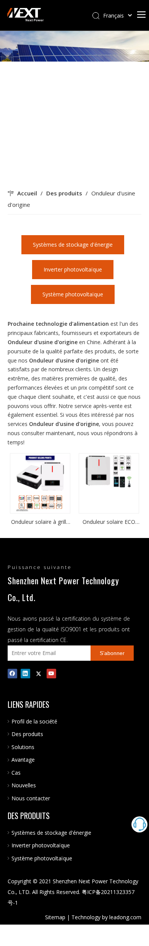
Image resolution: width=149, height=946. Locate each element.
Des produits (27, 734)
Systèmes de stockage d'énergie (73, 244)
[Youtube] (51, 673)
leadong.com (125, 917)
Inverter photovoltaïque (73, 269)
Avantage (23, 759)
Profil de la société (34, 721)
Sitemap (55, 917)
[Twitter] (38, 673)
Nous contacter (30, 798)
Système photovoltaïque (72, 294)
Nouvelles (23, 785)
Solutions (22, 747)
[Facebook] (12, 673)
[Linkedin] (25, 673)
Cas (16, 772)
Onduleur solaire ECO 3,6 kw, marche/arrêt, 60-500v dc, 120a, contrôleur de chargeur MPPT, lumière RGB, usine (109, 522)
